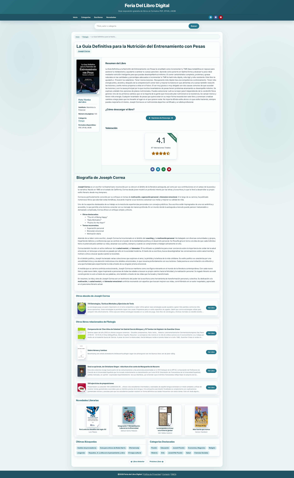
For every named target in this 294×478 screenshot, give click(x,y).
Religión (212, 448)
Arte (162, 453)
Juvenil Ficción (179, 448)
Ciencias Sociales (201, 453)
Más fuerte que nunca (201, 429)
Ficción (154, 448)
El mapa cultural (134, 453)
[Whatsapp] (163, 169)
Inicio (75, 17)
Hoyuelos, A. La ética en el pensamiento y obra (107, 453)
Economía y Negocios (196, 448)
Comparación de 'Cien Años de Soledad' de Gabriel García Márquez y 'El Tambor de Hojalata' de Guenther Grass (134, 329)
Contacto (166, 474)
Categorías (85, 17)
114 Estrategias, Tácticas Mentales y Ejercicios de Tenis (111, 304)
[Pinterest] (221, 17)
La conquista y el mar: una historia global (165, 429)
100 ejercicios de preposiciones (101, 383)
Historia (154, 453)
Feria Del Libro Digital (147, 5)
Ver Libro (211, 308)
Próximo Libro (155, 461)
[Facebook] (216, 17)
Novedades (111, 17)
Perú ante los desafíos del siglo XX (92, 429)
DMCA (173, 474)
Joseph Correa (84, 51)
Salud (188, 453)
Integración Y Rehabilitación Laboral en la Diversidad (129, 427)
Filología (85, 37)
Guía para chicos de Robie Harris (113, 448)
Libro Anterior (138, 461)
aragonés (81, 453)
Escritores (98, 17)
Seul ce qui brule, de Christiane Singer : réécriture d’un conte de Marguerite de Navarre (124, 367)
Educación (165, 448)
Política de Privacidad (152, 474)
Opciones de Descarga (160, 118)
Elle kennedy (134, 448)
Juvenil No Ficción (175, 453)
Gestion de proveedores (86, 448)
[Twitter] (211, 17)
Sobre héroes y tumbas (97, 350)
